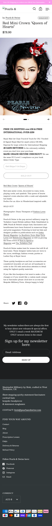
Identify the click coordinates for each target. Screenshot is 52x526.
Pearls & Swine (13, 17)
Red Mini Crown (10, 185)
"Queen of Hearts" (25, 185)
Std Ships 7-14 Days (15, 166)
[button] (48, 119)
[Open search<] (34, 8)
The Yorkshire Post (24, 243)
